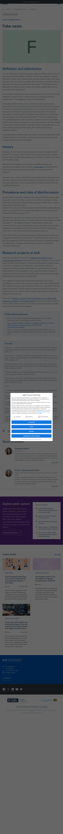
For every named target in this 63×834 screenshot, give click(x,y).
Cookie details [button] (24, 439)
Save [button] (31, 427)
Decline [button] (31, 431)
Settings (39, 413)
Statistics (30, 416)
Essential (18, 416)
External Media (44, 416)
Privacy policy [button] (31, 439)
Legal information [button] (38, 439)
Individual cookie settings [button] (31, 436)
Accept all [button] (31, 422)
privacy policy (41, 411)
